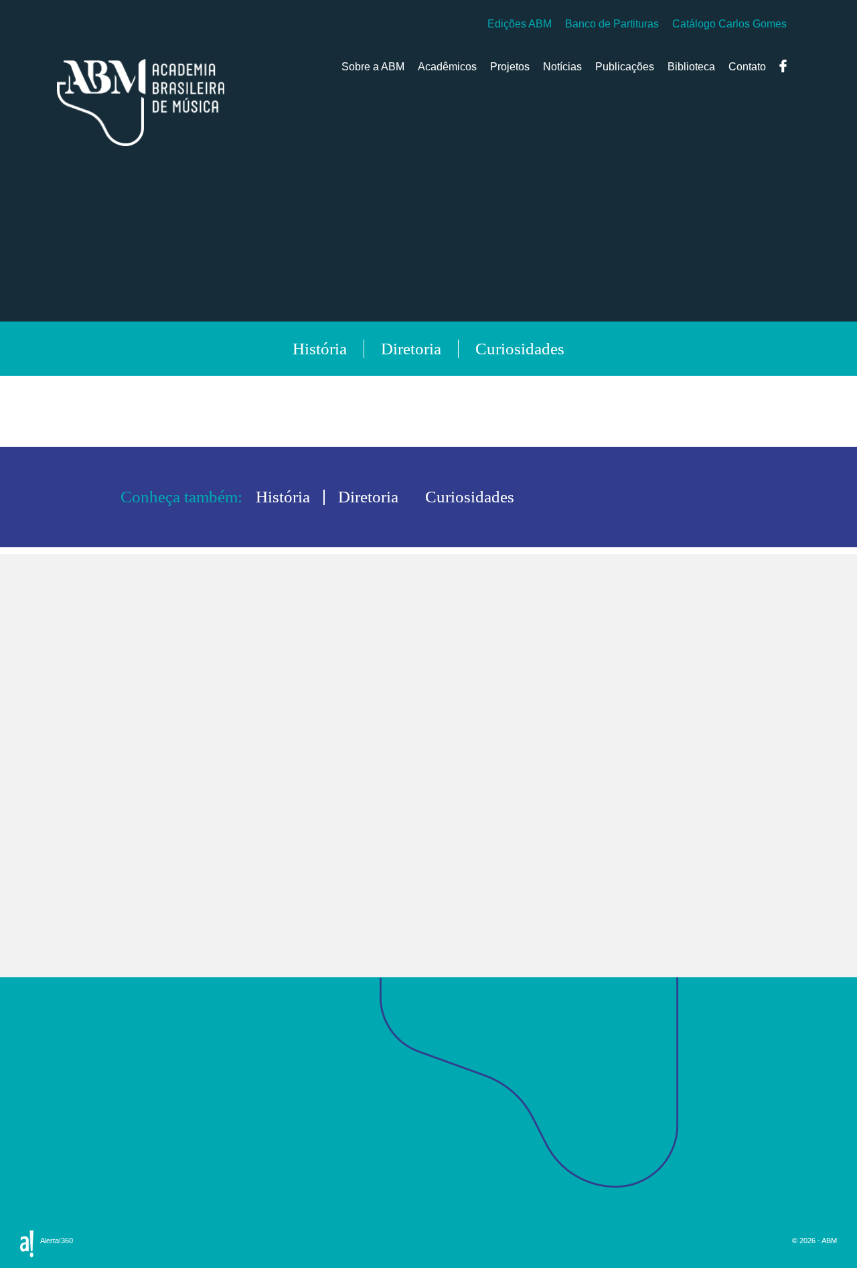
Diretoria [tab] (411, 349)
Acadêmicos (447, 66)
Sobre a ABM (372, 66)
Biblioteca (691, 66)
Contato (747, 66)
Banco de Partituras (612, 23)
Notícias (562, 66)
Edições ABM (519, 23)
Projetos (510, 66)
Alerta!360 (56, 1241)
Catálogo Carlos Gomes (729, 23)
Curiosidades (92, 1152)
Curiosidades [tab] (519, 349)
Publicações (624, 66)
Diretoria (79, 1134)
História (77, 1116)
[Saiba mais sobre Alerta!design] (26, 1243)
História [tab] (320, 349)
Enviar (545, 832)
